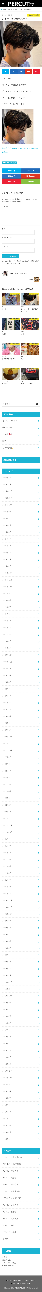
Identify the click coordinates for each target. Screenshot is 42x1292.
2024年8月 (6, 600)
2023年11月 (7, 662)
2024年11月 (7, 580)
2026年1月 (6, 484)
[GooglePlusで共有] (28, 71)
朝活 (4, 441)
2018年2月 (6, 1132)
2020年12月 (7, 900)
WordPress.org (8, 1265)
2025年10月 (7, 505)
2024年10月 (7, 587)
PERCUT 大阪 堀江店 (11, 1198)
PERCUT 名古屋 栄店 (11, 1191)
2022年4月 (6, 791)
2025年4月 (6, 546)
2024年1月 (6, 648)
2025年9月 (6, 512)
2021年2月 (6, 887)
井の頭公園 (7, 427)
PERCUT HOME (29, 1281)
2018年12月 (7, 1064)
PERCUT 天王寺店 (10, 1205)
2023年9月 (6, 675)
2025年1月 (6, 566)
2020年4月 (6, 955)
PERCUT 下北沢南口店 (12, 1164)
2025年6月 (6, 532)
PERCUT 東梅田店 (10, 1219)
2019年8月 (6, 1009)
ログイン (5, 1257)
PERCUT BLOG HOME (14, 1281)
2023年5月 (6, 703)
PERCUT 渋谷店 (9, 1232)
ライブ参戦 (7, 448)
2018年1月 (6, 1139)
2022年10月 (7, 750)
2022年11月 (7, 743)
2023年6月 (6, 696)
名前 (4, 229)
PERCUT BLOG (20, 1288)
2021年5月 (6, 866)
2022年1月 (6, 812)
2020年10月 (7, 914)
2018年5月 (6, 1112)
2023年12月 (7, 655)
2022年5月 (6, 784)
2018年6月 (6, 1105)
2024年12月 (7, 573)
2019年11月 (7, 989)
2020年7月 (6, 934)
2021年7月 (6, 853)
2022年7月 (6, 771)
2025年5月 (6, 539)
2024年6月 (6, 614)
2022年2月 (6, 805)
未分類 (5, 1239)
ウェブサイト (7, 247)
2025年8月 (6, 518)
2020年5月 (6, 948)
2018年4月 (6, 1118)
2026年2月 (6, 478)
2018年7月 (6, 1098)
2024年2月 (6, 641)
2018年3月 (6, 1125)
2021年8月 (6, 846)
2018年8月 (6, 1091)
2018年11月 (7, 1071)
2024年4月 (6, 628)
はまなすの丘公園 (9, 421)
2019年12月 (7, 982)
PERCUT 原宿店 (9, 1178)
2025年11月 (7, 498)
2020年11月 (7, 907)
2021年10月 (7, 832)
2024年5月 (6, 621)
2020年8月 (6, 928)
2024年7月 (6, 607)
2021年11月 (7, 825)
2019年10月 (7, 996)
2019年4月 (6, 1037)
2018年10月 (7, 1078)
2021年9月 (6, 839)
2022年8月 (6, 764)
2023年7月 (6, 689)
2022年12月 (7, 737)
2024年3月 (6, 634)
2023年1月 (6, 730)
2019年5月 (6, 1030)
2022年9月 (6, 757)
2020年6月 (6, 941)
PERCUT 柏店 (8, 1225)
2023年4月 (6, 709)
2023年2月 (6, 723)
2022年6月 (6, 778)
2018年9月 (6, 1084)
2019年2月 (6, 1050)
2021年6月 (6, 859)
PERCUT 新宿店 (9, 1212)
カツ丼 (5, 434)
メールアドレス (8, 238)
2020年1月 (6, 975)
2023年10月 (7, 668)
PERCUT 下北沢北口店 (12, 1157)
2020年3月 (6, 962)
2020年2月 (6, 969)
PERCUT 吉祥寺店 (10, 1184)
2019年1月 (6, 1057)
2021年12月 (7, 818)
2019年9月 (6, 1003)
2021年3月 (6, 880)
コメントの (9, 1263)
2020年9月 (6, 921)
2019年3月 (6, 1044)
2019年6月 (6, 1023)
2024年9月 (6, 593)
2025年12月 (7, 491)
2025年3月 (6, 553)
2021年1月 (6, 894)
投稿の (7, 1260)
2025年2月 (6, 559)
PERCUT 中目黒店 (10, 163)
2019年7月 (6, 1016)
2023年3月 (6, 716)
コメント (5, 206)
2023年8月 (6, 682)
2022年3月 (6, 798)
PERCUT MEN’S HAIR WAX (21, 1283)
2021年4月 (6, 873)
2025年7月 (6, 525)
